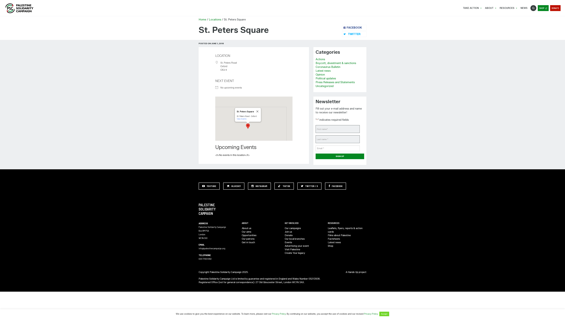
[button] (248, 126)
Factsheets (334, 238)
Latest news (323, 70)
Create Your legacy (295, 253)
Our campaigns (293, 228)
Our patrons (248, 238)
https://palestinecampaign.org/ (19, 8)
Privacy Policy (279, 314)
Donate (555, 8)
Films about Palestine (339, 235)
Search (533, 8)
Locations (215, 19)
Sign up (340, 156)
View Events (242, 119)
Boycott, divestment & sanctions (336, 63)
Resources (507, 8)
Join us (288, 231)
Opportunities (249, 235)
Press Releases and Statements (335, 82)
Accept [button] (384, 314)
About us (246, 228)
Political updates (326, 78)
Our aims (246, 231)
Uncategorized (325, 86)
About (489, 8)
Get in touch (248, 242)
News (524, 8)
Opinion (320, 74)
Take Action (471, 8)
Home (202, 19)
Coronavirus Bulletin (328, 67)
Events (288, 242)
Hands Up (353, 272)
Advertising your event (297, 246)
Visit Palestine (292, 249)
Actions (320, 59)
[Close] (257, 111)
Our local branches (295, 238)
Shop (541, 8)
